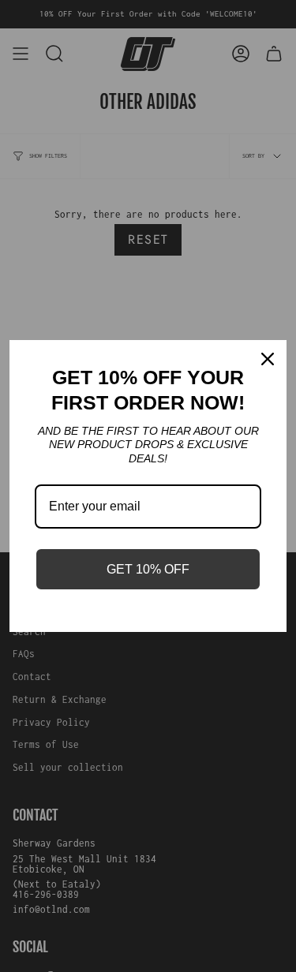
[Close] (268, 359)
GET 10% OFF (148, 569)
